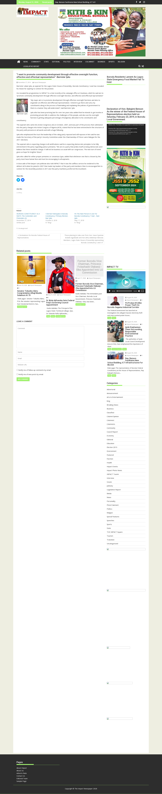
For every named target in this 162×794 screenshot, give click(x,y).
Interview (78, 62)
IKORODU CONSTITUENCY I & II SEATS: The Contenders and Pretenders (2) (28, 216)
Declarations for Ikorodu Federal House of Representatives (33, 236)
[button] (32, 12)
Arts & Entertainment (115, 397)
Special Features (113, 516)
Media (109, 493)
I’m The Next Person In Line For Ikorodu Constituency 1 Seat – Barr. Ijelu (87, 216)
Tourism (110, 536)
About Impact (22, 768)
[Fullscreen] (143, 291)
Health (109, 463)
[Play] (110, 291)
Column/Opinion (113, 416)
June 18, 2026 (23, 285)
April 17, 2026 (81, 278)
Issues (109, 482)
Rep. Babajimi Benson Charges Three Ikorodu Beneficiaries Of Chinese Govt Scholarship (88, 2)
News (25, 62)
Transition (110, 540)
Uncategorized (23, 228)
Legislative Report (31, 66)
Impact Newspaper (40, 82)
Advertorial (111, 389)
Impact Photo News (114, 470)
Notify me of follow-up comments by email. (34, 370)
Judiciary (110, 486)
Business (101, 62)
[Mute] (139, 291)
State (46, 62)
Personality (111, 501)
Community (36, 62)
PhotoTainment (113, 505)
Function (110, 459)
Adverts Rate (22, 773)
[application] (126, 135)
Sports (112, 62)
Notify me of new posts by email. (30, 374)
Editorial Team (22, 778)
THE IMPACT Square (115, 532)
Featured (110, 455)
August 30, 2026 (132, 297)
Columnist (89, 62)
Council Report (116, 349)
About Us (20, 770)
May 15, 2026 (52, 295)
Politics (66, 62)
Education (110, 443)
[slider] (124, 291)
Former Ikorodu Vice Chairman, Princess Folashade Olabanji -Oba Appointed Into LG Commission (89, 267)
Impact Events (112, 466)
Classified (110, 412)
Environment (111, 451)
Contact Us (21, 776)
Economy (110, 436)
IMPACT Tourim (113, 474)
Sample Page (21, 781)
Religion (121, 62)
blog (48, 316)
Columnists (111, 424)
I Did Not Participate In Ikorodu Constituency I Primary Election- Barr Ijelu (57, 216)
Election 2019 (112, 447)
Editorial (56, 62)
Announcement (112, 393)
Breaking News (112, 405)
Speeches (110, 520)
